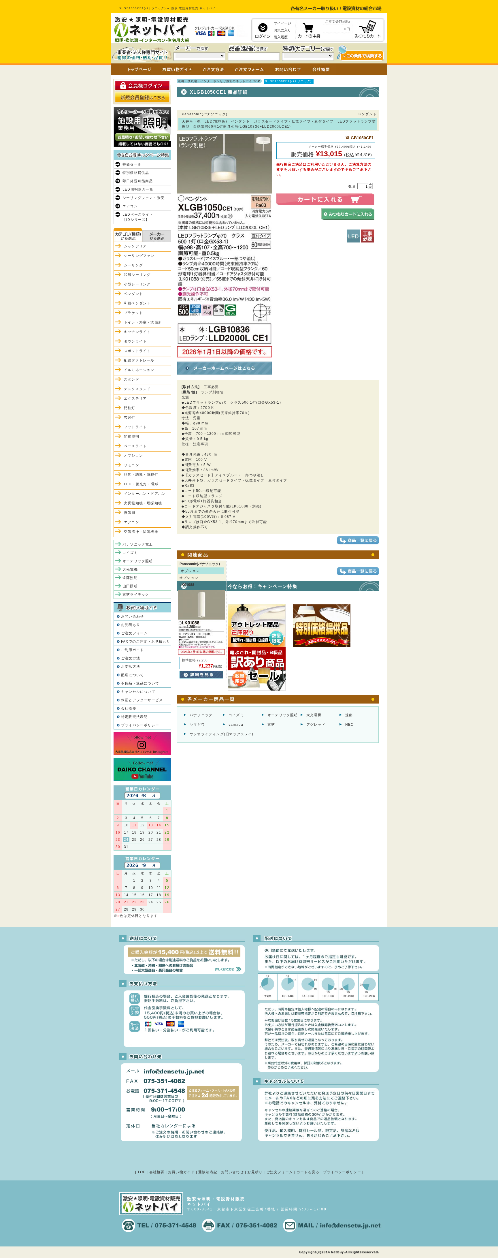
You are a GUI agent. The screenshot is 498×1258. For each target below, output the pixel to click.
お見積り (255, 1172)
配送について (132, 675)
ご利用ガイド (132, 650)
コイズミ (236, 715)
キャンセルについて (138, 692)
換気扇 (129, 513)
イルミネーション (139, 370)
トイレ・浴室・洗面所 (143, 322)
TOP (141, 1172)
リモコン (131, 465)
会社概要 (128, 708)
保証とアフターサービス (142, 700)
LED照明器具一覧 (137, 189)
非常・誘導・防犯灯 (141, 475)
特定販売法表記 (134, 717)
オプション (133, 456)
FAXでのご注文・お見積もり (145, 642)
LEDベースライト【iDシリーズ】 (137, 217)
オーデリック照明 (282, 715)
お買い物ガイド (181, 1172)
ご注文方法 (130, 658)
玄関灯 (129, 417)
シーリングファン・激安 (143, 198)
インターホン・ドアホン (145, 494)
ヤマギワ (197, 725)
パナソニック (201, 715)
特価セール (132, 164)
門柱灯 (129, 408)
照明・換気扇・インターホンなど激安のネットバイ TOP (219, 81)
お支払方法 (130, 667)
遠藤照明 (130, 578)
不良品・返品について (140, 683)
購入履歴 (281, 37)
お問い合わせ (132, 616)
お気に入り (282, 30)
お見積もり (130, 625)
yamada (236, 725)
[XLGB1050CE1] (224, 357)
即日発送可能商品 (137, 181)
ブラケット (133, 313)
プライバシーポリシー (140, 725)
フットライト (135, 427)
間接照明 (131, 437)
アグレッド (315, 725)
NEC (349, 725)
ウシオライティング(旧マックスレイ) (222, 734)
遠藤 (349, 715)
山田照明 (130, 586)
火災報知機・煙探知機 (143, 503)
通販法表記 (207, 1172)
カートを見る (308, 1172)
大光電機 (314, 715)
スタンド (131, 379)
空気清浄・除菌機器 (141, 532)
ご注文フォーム (134, 633)
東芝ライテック (135, 595)
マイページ (282, 23)
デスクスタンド (137, 389)
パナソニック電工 (137, 544)
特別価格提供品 (135, 173)
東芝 (271, 725)
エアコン (130, 206)
